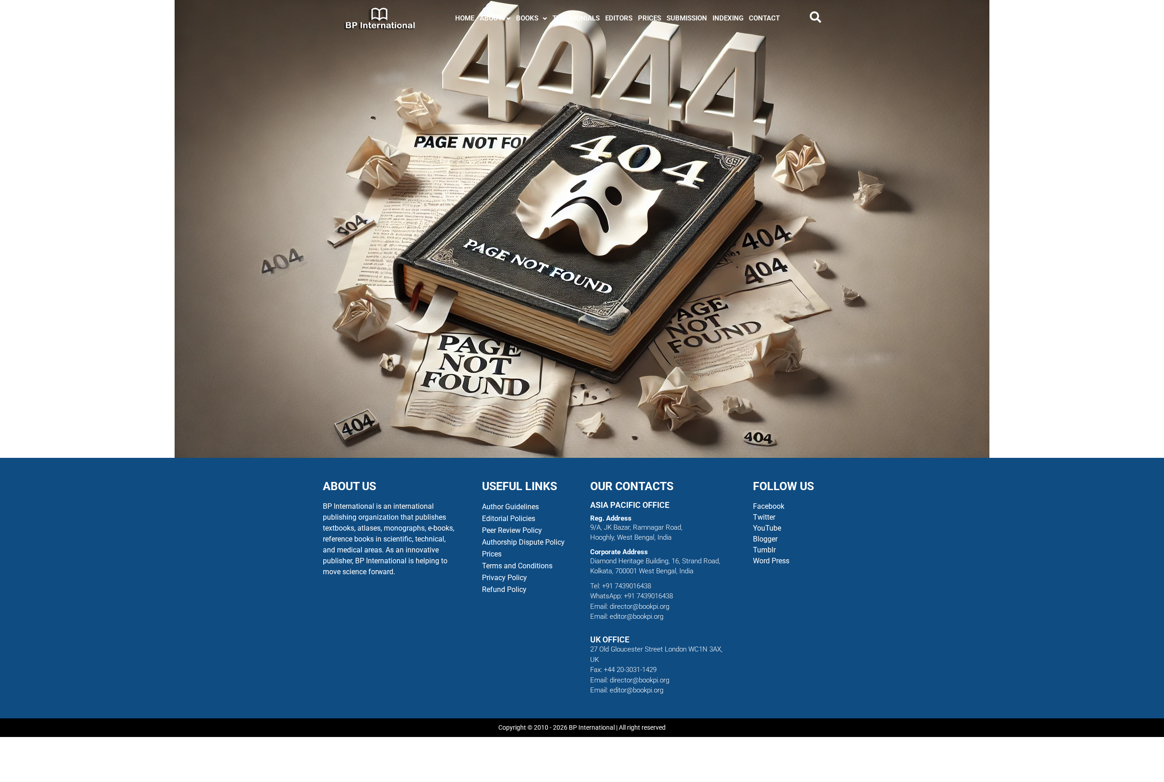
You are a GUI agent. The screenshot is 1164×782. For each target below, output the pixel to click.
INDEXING (727, 18)
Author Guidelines (510, 506)
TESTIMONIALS (576, 18)
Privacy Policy (504, 577)
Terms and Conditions (517, 565)
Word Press (771, 560)
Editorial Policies (508, 518)
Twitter (764, 517)
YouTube (767, 528)
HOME (464, 18)
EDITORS (618, 18)
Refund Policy (504, 589)
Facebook (769, 506)
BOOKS (527, 18)
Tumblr (764, 550)
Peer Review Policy (512, 530)
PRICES (649, 18)
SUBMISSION (687, 18)
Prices (492, 554)
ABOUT (491, 18)
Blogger (765, 539)
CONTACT (764, 18)
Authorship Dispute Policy (523, 542)
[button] (495, 18)
